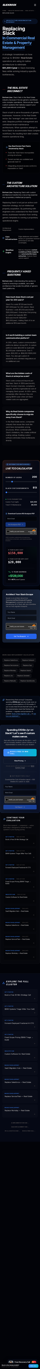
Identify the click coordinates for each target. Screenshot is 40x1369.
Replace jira (8, 676)
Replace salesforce (11, 660)
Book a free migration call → (21, 714)
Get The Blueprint (20, 636)
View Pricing (18, 761)
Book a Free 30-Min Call (19, 752)
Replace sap (27, 665)
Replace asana (26, 670)
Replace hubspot (28, 660)
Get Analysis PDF (14, 524)
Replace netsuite (10, 681)
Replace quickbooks (28, 681)
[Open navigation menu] (35, 4)
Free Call (33, 1366)
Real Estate (29, 10)
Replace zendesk (23, 676)
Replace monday (10, 670)
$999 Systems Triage (24, 766)
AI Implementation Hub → (20, 1122)
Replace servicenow (11, 665)
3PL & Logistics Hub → (12, 1131)
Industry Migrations (15, 10)
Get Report (18, 807)
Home (4, 10)
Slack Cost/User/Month (17, 488)
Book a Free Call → (28, 1131)
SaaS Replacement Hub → (20, 1127)
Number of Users (14, 477)
